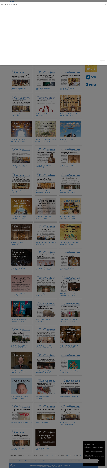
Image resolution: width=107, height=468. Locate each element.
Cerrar (102, 61)
